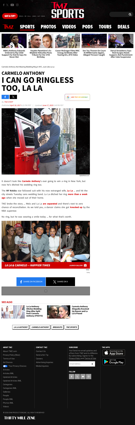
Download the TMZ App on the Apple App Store (114, 352)
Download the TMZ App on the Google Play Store (114, 361)
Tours (105, 27)
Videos (69, 27)
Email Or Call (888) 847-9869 (32, 16)
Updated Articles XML (12, 381)
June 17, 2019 (47, 105)
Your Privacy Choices (17, 366)
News (8, 27)
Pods (87, 27)
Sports (27, 27)
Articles (6, 370)
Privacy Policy (75, 358)
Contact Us (41, 351)
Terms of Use (9, 359)
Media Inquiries (42, 366)
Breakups (57, 327)
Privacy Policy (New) (11, 355)
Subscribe (92, 364)
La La (70, 190)
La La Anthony (21, 327)
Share (32, 281)
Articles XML (8, 373)
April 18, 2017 (15, 105)
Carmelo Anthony (31, 181)
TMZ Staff (8, 102)
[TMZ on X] (7, 5)
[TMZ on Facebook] (4, 5)
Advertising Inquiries (44, 362)
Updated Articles (10, 377)
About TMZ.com (10, 351)
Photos (48, 27)
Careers (39, 359)
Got (10, 16)
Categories (7, 384)
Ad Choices (8, 362)
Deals (123, 27)
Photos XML (8, 403)
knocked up (76, 207)
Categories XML (9, 388)
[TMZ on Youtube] (12, 5)
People (6, 395)
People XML (8, 399)
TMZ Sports (71, 327)
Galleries (6, 392)
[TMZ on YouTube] (83, 376)
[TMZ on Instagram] (17, 5)
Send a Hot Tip (42, 355)
